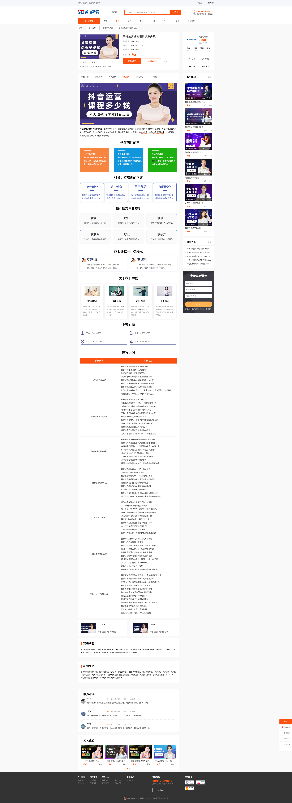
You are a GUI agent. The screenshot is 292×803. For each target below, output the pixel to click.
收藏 (93, 62)
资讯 (177, 21)
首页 (105, 21)
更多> (210, 77)
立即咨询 (88, 169)
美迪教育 (143, 132)
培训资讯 (130, 780)
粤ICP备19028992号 (133, 798)
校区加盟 (93, 780)
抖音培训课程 (91, 28)
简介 (129, 21)
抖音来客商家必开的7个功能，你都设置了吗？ (199, 256)
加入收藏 (211, 3)
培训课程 (105, 780)
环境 (153, 21)
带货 (126, 370)
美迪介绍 (81, 780)
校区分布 (118, 783)
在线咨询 (152, 61)
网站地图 (93, 783)
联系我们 (191, 21)
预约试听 (132, 61)
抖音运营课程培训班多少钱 (127, 28)
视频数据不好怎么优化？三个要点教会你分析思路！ (199, 252)
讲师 (141, 21)
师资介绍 (105, 783)
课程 (117, 21)
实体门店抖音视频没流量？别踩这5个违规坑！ (199, 249)
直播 (141, 446)
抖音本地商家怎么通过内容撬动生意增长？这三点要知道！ (199, 260)
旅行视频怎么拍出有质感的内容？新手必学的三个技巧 (199, 264)
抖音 (81, 129)
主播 (139, 309)
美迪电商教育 (203, 37)
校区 (165, 21)
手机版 (199, 3)
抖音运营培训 (108, 28)
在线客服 (161, 790)
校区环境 (118, 780)
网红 (154, 509)
